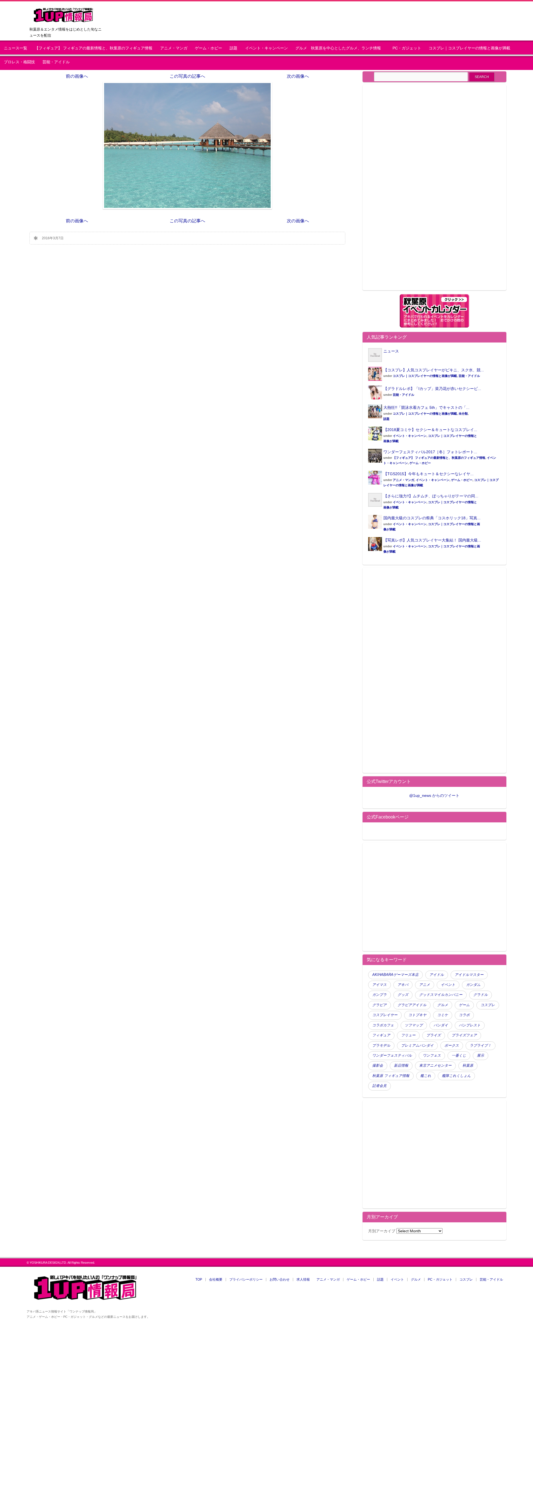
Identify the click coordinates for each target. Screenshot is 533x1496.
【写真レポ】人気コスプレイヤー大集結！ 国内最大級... (432, 540)
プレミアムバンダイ (417, 1045)
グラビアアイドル (412, 1005)
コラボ (464, 1015)
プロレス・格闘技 (19, 62)
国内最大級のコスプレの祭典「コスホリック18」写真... (432, 518)
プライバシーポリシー (246, 1279)
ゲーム (464, 1005)
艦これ (425, 1076)
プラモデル (381, 1045)
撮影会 (377, 1065)
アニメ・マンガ (173, 48)
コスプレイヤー (385, 1015)
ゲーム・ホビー (208, 48)
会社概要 (215, 1279)
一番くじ (459, 1055)
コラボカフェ (383, 1025)
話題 (233, 48)
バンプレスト (470, 1025)
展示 (480, 1055)
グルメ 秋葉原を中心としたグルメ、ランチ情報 (340, 48)
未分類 (463, 413)
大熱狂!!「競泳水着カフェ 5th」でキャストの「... (426, 407)
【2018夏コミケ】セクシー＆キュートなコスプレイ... (430, 429)
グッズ (403, 995)
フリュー (408, 1035)
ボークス (451, 1045)
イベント (448, 985)
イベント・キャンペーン (266, 48)
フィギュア (381, 1035)
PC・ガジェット (407, 48)
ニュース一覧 (15, 48)
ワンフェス (432, 1055)
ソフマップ (414, 1025)
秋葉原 (467, 1065)
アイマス (379, 985)
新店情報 (401, 1065)
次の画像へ (298, 76)
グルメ (442, 1005)
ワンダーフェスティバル (392, 1055)
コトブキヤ (417, 1015)
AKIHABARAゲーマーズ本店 (395, 975)
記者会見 (379, 1086)
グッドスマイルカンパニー (440, 995)
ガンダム (473, 985)
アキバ (403, 985)
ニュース (391, 351)
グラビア (379, 1005)
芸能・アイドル (56, 62)
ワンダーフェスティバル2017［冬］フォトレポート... (430, 452)
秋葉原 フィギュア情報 (390, 1076)
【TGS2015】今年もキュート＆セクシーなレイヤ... (428, 474)
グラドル (480, 995)
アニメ (424, 985)
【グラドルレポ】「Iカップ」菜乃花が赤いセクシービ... (432, 388)
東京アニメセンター (435, 1065)
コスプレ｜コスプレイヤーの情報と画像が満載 (469, 48)
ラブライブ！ (480, 1045)
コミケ (442, 1015)
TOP (198, 1279)
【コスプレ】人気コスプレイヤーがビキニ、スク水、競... (433, 370)
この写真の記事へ (187, 76)
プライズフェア (464, 1035)
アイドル (436, 975)
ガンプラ (379, 995)
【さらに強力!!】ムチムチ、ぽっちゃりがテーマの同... (430, 496)
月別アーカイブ (381, 1231)
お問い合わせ (280, 1279)
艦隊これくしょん (456, 1076)
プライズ (433, 1035)
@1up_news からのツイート (434, 795)
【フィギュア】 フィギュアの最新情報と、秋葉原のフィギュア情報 (93, 48)
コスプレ (488, 1005)
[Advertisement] (415, 191)
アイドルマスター (469, 975)
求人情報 (303, 1279)
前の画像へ (77, 76)
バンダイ (441, 1025)
